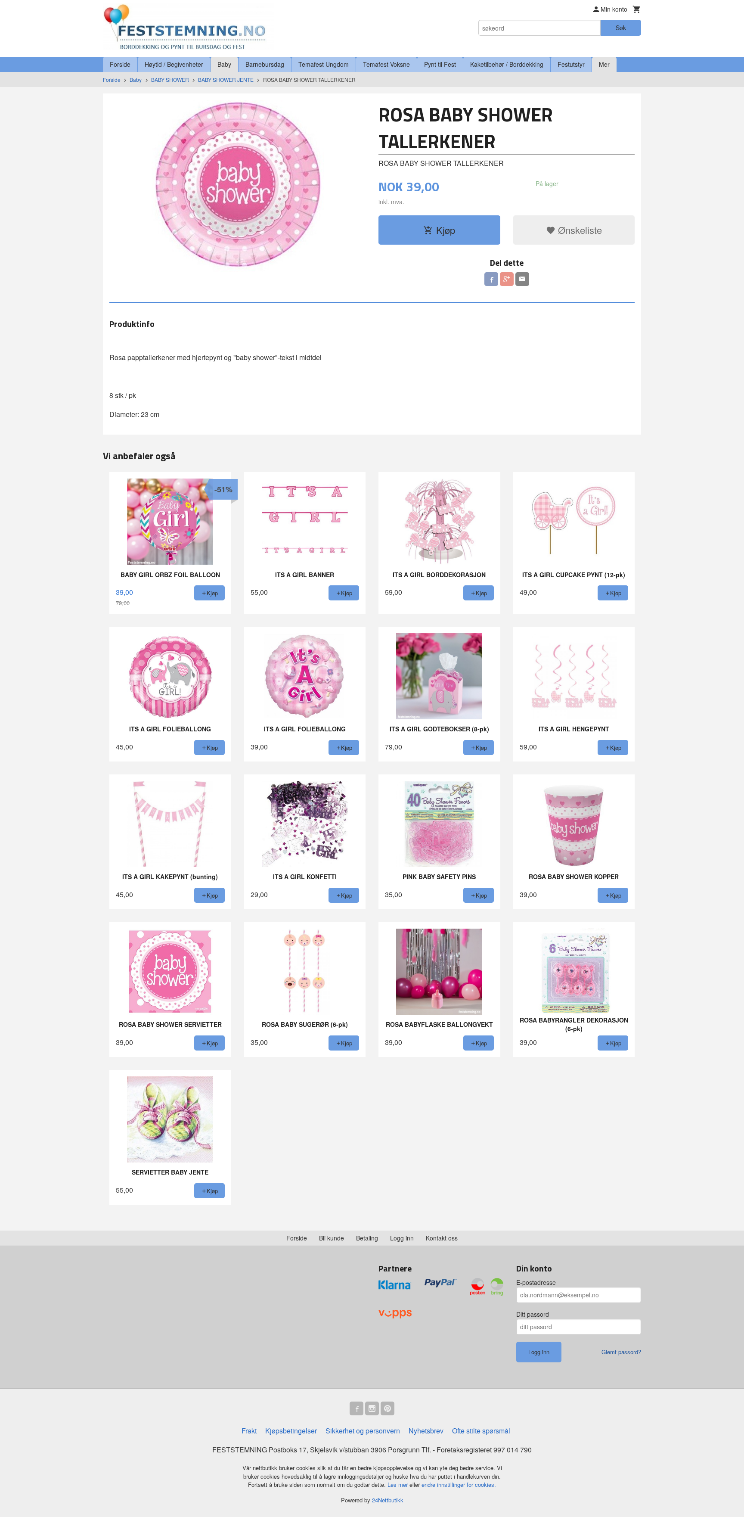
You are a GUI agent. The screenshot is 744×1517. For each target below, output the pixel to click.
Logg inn (402, 1238)
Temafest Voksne (386, 64)
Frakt (249, 1431)
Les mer (398, 1484)
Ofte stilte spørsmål (481, 1431)
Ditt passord (532, 1314)
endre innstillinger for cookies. (459, 1484)
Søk (621, 27)
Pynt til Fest (440, 64)
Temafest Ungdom (323, 64)
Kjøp (445, 229)
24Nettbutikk (387, 1500)
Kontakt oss (442, 1238)
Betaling (367, 1238)
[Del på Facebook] (491, 279)
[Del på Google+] (507, 279)
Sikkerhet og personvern (363, 1431)
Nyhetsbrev (426, 1431)
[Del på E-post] (522, 279)
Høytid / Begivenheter (174, 64)
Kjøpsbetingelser (291, 1431)
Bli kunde (331, 1238)
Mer (604, 64)
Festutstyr (571, 64)
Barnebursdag (264, 64)
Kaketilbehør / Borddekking (506, 64)
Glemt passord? (621, 1352)
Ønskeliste (578, 229)
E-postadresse (536, 1282)
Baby (224, 64)
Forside (120, 64)
